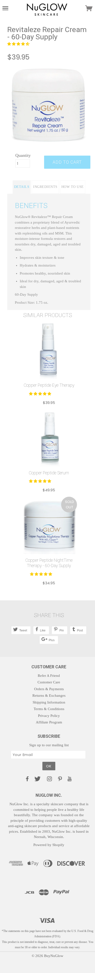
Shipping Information (49, 702)
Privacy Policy (49, 716)
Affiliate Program (49, 722)
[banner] (47, 9)
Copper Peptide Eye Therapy (49, 385)
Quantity (22, 155)
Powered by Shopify (48, 845)
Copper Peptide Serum (49, 472)
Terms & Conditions (49, 709)
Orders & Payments (49, 689)
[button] (18, 44)
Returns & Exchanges (49, 695)
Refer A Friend (49, 676)
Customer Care (49, 682)
